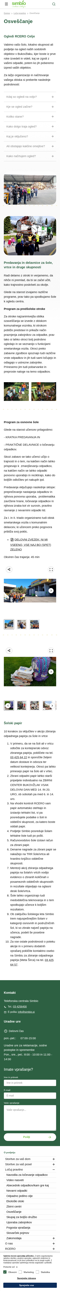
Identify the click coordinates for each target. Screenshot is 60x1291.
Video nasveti (15, 1180)
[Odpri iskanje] (53, 4)
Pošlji (26, 1137)
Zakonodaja (13, 1238)
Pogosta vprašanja (18, 1227)
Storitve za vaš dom (17, 1159)
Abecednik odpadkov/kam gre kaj (27, 1185)
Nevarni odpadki (16, 1190)
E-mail (7, 1090)
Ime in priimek (11, 1077)
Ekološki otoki (15, 1201)
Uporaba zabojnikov (19, 1222)
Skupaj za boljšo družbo (21, 1217)
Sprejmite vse (26, 1285)
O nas (9, 1243)
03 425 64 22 (18, 757)
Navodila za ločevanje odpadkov (27, 1174)
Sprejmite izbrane (26, 1278)
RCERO (10, 1248)
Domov (7, 13)
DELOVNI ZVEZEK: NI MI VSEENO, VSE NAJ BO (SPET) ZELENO (30, 544)
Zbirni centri (13, 1206)
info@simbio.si (26, 1012)
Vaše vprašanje (11, 1103)
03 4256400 (20, 1006)
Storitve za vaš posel (18, 1164)
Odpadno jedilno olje (19, 1196)
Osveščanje (34, 13)
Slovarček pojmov (17, 1233)
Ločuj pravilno (20, 13)
